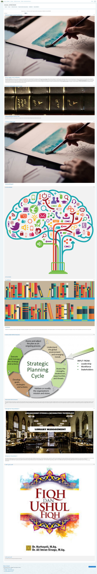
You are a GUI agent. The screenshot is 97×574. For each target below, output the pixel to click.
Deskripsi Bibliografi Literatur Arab (13, 86)
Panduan (12, 1)
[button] (27, 13)
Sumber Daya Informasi (27, 1)
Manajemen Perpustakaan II (12, 408)
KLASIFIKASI (8, 280)
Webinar (22, 1)
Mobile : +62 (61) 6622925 (9, 570)
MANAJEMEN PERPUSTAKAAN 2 (12, 334)
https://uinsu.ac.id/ (8, 568)
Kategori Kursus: (23, 11)
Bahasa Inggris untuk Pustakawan (13, 15)
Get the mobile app (92, 566)
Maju (25, 13)
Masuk (95, 1)
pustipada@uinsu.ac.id (9, 571)
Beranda (5, 1)
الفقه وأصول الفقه (9, 464)
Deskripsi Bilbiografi (10, 121)
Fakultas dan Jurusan (17, 1)
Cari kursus (5, 13)
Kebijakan (8, 1)
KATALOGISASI (8, 187)
